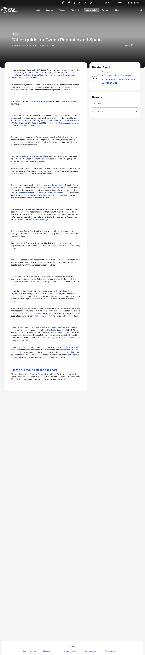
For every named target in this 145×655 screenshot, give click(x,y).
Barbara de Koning (41, 101)
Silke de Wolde (72, 120)
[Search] (141, 10)
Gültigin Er (60, 291)
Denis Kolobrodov (55, 187)
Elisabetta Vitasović (70, 347)
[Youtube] (79, 3)
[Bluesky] (96, 3)
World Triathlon (9, 10)
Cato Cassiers (65, 123)
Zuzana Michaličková (20, 120)
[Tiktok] (90, 3)
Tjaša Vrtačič (37, 123)
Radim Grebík (40, 195)
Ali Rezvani (39, 316)
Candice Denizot (55, 120)
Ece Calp (18, 357)
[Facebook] (69, 3)
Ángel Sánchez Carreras (21, 192)
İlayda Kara (68, 349)
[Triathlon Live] (133, 3)
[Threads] (85, 3)
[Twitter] (74, 3)
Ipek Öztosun (73, 355)
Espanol (127, 45)
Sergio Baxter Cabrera (54, 192)
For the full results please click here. (34, 370)
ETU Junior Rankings (39, 219)
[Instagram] (63, 3)
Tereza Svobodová (37, 156)
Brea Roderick (21, 123)
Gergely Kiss (57, 185)
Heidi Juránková (18, 156)
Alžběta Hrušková (32, 75)
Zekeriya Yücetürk (38, 374)
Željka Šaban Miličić (59, 330)
